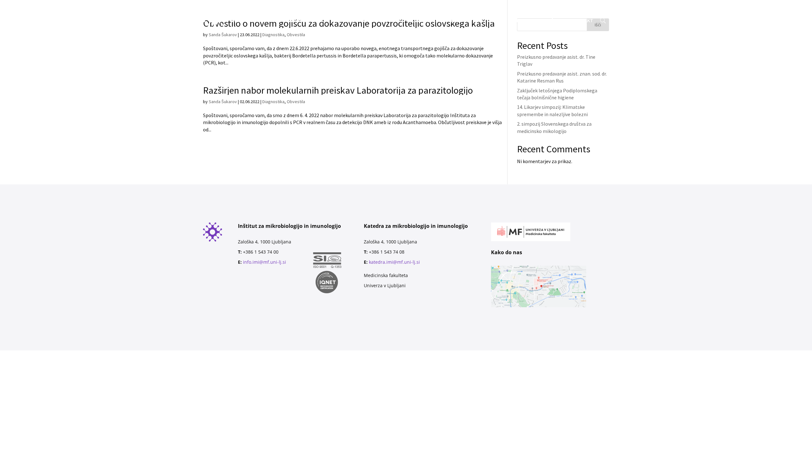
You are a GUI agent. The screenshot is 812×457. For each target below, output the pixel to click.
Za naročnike (347, 9)
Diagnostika (273, 101)
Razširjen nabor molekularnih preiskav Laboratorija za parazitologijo (338, 90)
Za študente (378, 9)
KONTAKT (582, 20)
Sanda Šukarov (223, 101)
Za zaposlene (410, 9)
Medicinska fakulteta (386, 275)
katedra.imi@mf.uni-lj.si (394, 262)
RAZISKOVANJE (467, 20)
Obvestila (296, 101)
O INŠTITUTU (349, 20)
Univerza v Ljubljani (385, 285)
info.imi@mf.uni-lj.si (264, 262)
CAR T (497, 20)
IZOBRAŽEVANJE (426, 20)
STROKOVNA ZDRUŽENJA (537, 20)
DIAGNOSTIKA (386, 20)
